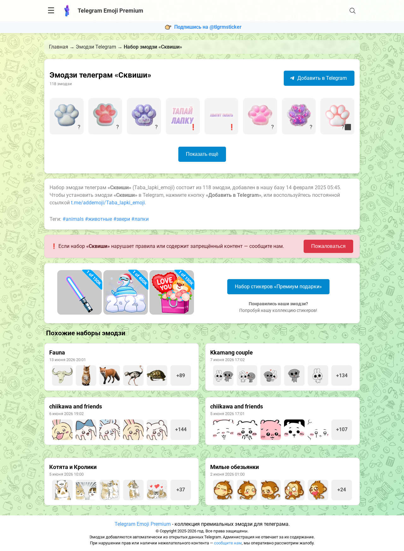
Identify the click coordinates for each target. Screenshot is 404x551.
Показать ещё (202, 154)
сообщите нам (228, 543)
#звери (121, 219)
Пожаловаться (328, 246)
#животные (98, 219)
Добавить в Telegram (321, 78)
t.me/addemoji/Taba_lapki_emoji (108, 203)
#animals (73, 219)
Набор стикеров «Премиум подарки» (278, 287)
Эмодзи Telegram (96, 47)
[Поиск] (352, 10)
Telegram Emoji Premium (143, 524)
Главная (58, 47)
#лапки (140, 219)
